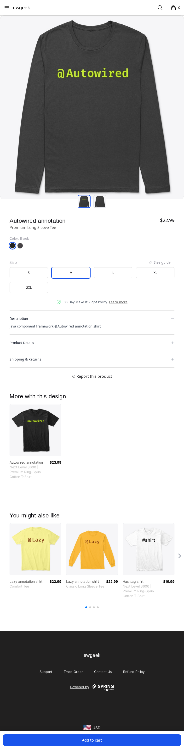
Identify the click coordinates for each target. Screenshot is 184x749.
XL (155, 272)
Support (46, 672)
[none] (159, 262)
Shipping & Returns (25, 359)
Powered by (79, 687)
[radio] (29, 272)
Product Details (22, 342)
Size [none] (13, 262)
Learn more (118, 302)
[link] (35, 430)
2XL (29, 287)
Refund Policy (134, 672)
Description (19, 318)
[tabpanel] (92, 107)
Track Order (73, 672)
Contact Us (103, 672)
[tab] (84, 201)
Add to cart (92, 740)
